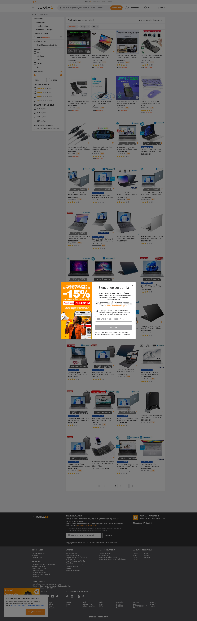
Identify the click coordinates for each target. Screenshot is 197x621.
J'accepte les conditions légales (116, 306)
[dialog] (98, 310)
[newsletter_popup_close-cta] (132, 285)
